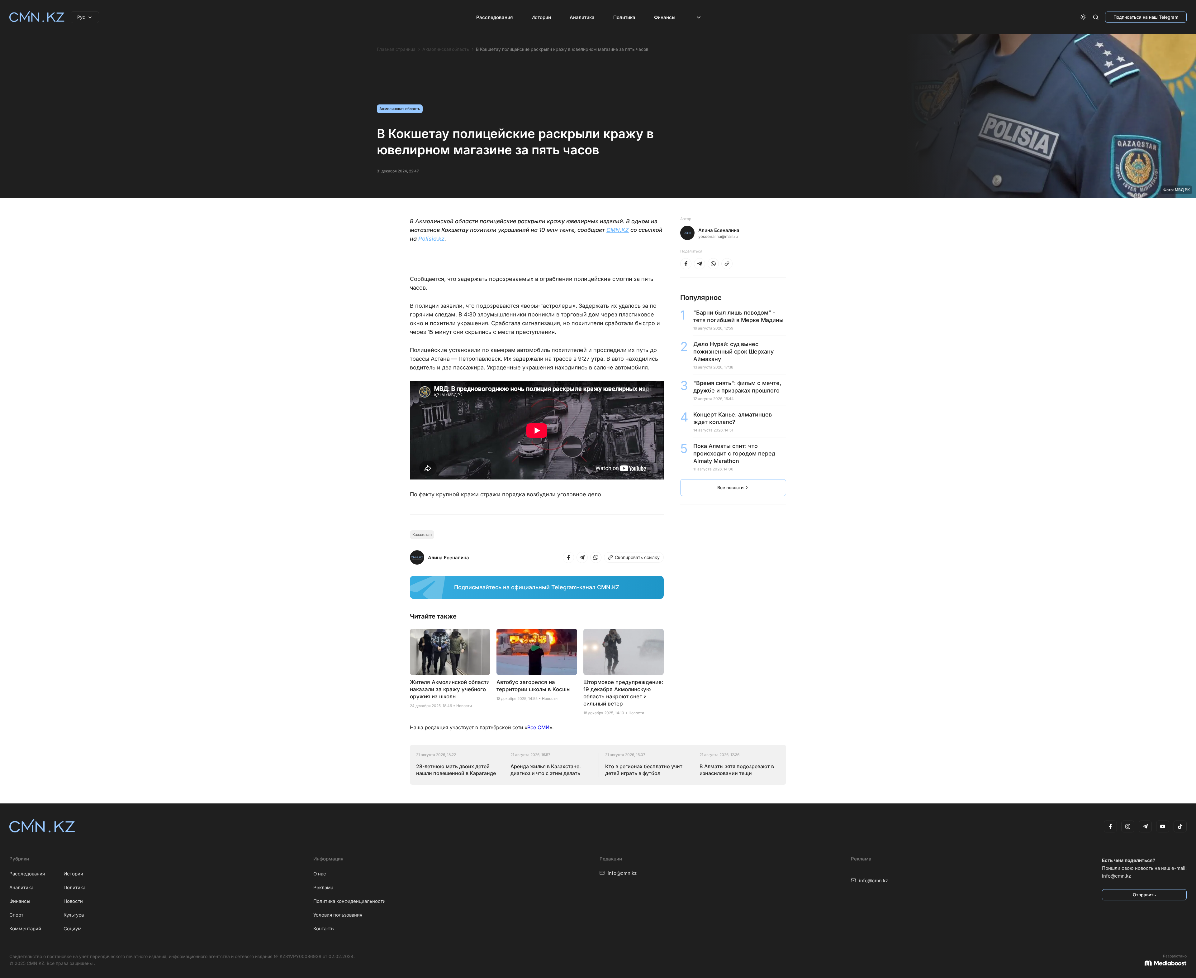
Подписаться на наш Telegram (1145, 17)
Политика (624, 17)
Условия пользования (337, 915)
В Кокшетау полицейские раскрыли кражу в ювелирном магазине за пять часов (562, 49)
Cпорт (16, 915)
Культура (74, 915)
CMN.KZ (617, 230)
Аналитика (582, 17)
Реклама (323, 887)
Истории (541, 17)
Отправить (1144, 894)
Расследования (494, 17)
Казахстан (422, 534)
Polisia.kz (431, 238)
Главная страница (396, 49)
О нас (319, 874)
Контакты (324, 929)
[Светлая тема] (1083, 17)
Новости (73, 901)
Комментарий (25, 929)
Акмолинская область (445, 49)
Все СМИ (538, 727)
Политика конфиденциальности (349, 901)
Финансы (664, 17)
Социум (73, 929)
